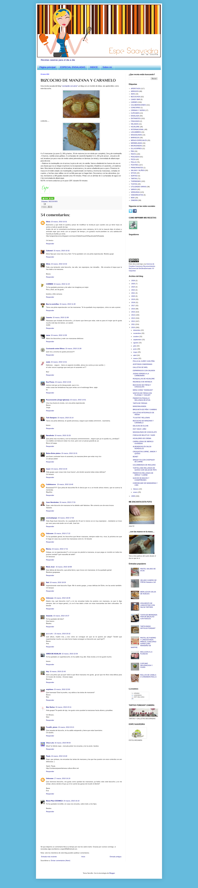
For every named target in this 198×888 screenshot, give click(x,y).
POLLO (133, 162)
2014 (133, 315)
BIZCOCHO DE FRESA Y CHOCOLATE (142, 386)
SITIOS (133, 173)
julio (135, 346)
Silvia (48, 222)
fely (47, 671)
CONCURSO (135, 107)
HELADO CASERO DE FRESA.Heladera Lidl (148, 581)
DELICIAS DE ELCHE (140, 426)
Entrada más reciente (49, 857)
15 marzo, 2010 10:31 (59, 222)
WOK (133, 198)
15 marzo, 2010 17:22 (62, 533)
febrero (136, 489)
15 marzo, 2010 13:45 (63, 382)
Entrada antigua (115, 857)
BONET (135, 457)
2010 (133, 327)
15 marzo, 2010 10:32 (62, 251)
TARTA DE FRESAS (140, 403)
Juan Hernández (52, 502)
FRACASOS (135, 121)
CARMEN (49, 284)
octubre (136, 336)
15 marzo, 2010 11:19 (62, 284)
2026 (133, 280)
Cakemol (49, 251)
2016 (133, 309)
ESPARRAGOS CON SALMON (144, 370)
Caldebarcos (51, 484)
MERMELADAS (136, 143)
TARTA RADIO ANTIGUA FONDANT (147, 627)
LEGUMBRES (136, 132)
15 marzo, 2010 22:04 (70, 654)
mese (48, 335)
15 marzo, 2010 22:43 (58, 671)
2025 (133, 284)
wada (48, 362)
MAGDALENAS (136, 135)
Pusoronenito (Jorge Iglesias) (57, 400)
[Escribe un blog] (45, 207)
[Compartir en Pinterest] (51, 207)
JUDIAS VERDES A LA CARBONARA (141, 374)
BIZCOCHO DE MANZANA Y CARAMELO (143, 422)
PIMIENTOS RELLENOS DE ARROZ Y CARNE (143, 474)
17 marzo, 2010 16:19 (62, 778)
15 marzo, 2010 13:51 (78, 400)
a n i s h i (50, 634)
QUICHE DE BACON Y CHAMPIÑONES (141, 479)
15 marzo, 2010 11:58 (61, 317)
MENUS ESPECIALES (139, 140)
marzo (135, 358)
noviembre (137, 333)
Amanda (49, 616)
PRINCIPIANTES (137, 168)
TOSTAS (134, 184)
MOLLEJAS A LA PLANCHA (146, 653)
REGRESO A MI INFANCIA (142, 382)
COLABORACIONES (138, 105)
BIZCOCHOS (53, 201)
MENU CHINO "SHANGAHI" (143, 390)
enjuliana (49, 689)
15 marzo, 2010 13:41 (59, 362)
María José (50, 567)
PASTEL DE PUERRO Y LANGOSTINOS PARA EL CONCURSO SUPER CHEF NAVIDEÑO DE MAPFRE (143, 642)
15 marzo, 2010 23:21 (66, 727)
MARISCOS (135, 137)
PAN (132, 151)
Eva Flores (50, 382)
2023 (133, 287)
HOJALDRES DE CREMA (142, 438)
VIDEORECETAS (137, 195)
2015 (133, 312)
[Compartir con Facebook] (49, 207)
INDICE (94, 67)
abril (135, 355)
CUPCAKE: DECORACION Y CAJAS (146, 665)
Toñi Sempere (51, 418)
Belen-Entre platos (53, 453)
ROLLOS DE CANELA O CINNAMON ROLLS (148, 676)
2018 (133, 302)
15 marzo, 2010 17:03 (66, 518)
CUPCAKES (135, 113)
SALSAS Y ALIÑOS (138, 170)
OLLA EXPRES (136, 148)
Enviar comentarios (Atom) (60, 860)
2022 (133, 290)
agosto (136, 343)
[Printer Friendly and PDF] (47, 199)
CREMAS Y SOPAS (138, 110)
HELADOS (134, 124)
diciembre (137, 330)
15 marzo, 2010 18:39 (62, 598)
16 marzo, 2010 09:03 (63, 743)
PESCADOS (135, 157)
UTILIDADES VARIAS (138, 187)
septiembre (137, 339)
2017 (133, 305)
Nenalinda (50, 435)
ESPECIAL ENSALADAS (72, 67)
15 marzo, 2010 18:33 (58, 582)
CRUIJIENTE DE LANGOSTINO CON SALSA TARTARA (147, 605)
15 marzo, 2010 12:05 (59, 335)
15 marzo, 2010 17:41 (60, 549)
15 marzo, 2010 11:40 (68, 304)
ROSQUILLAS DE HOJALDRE (144, 379)
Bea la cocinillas (52, 304)
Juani (48, 469)
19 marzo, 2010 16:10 (71, 801)
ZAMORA (134, 200)
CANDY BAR (135, 99)
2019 (133, 299)
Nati (47, 582)
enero (135, 492)
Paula (48, 756)
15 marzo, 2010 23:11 (63, 707)
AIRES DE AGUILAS (53, 654)
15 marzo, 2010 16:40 (65, 484)
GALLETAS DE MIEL (140, 367)
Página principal (47, 67)
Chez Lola (50, 743)
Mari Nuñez (50, 707)
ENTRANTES (135, 118)
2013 (133, 318)
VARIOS (134, 189)
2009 (133, 496)
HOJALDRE (135, 127)
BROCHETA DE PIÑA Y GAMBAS (145, 409)
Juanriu (49, 317)
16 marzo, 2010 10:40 (59, 756)
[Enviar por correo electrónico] (42, 207)
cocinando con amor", (70, 86)
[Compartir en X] (47, 207)
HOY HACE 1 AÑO (139, 429)
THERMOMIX (136, 181)
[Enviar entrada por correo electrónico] (44, 204)
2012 (133, 321)
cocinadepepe (51, 518)
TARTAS (134, 178)
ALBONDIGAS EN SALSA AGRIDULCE (142, 447)
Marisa (48, 549)
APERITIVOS (135, 88)
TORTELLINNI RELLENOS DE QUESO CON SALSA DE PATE (145, 469)
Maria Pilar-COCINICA (54, 801)
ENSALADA (135, 116)
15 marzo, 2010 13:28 (73, 348)
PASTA (133, 154)
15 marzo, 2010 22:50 (62, 689)
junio (135, 349)
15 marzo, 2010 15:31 (69, 453)
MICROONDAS (136, 146)
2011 (133, 324)
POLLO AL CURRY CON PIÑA (144, 361)
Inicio (83, 857)
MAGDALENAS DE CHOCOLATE (145, 432)
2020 (133, 296)
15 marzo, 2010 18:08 (64, 567)
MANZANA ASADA (139, 406)
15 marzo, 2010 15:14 (65, 418)
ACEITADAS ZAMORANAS (142, 364)
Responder (50, 244)
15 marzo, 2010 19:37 (61, 616)
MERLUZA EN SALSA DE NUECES (148, 593)
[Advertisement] (140, 756)
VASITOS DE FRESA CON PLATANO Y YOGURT (142, 394)
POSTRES (134, 165)
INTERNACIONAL (137, 129)
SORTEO (134, 176)
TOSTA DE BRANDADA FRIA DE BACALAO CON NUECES (148, 617)
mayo (135, 352)
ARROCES (135, 91)
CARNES (134, 102)
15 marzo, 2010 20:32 (62, 634)
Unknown (50, 533)
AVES (133, 94)
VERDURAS (135, 192)
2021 (133, 293)
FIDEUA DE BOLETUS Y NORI (144, 435)
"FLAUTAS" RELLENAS (141, 418)
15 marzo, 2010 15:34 (59, 469)
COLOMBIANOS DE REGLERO (144, 465)
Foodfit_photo (51, 727)
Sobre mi (107, 67)
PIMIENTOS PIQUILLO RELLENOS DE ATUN (141, 399)
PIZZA (133, 159)
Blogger (112, 873)
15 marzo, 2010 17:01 (67, 502)
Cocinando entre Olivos (55, 348)
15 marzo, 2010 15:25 (63, 435)
